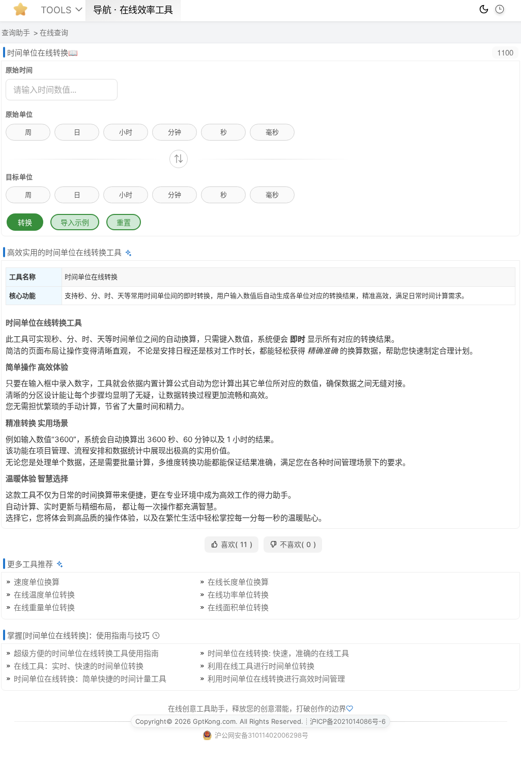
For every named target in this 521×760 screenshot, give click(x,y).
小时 (125, 132)
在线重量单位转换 (44, 607)
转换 (25, 222)
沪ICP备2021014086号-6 (348, 721)
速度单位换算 (37, 582)
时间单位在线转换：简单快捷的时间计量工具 (90, 679)
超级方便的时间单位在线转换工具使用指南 (86, 653)
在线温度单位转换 (44, 595)
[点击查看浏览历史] (499, 9)
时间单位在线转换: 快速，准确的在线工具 (278, 653)
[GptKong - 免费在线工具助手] (23, 12)
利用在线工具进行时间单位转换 (261, 666)
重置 (124, 222)
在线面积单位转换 (238, 607)
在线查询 (54, 33)
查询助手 (16, 33)
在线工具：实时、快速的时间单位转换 (78, 666)
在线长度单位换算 (238, 582)
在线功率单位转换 (238, 595)
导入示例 (75, 222)
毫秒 (272, 132)
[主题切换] (484, 9)
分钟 (174, 132)
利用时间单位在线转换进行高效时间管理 (276, 679)
